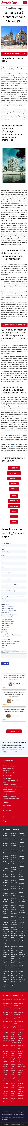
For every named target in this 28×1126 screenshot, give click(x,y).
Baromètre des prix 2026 (9, 773)
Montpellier (3, 90)
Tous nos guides (5, 1119)
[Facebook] (3, 821)
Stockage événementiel (9, 791)
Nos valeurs (6, 770)
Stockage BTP (21, 1112)
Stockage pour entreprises (9, 784)
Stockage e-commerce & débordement (12, 787)
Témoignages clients (6, 1117)
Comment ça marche (8, 775)
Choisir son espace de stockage (9, 1112)
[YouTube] (5, 821)
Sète (16, 752)
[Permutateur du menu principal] (25, 2)
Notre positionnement (8, 768)
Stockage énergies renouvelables (11, 798)
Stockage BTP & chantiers (9, 789)
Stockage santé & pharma (9, 796)
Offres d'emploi (7, 810)
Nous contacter (7, 805)
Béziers (5, 752)
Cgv (4, 808)
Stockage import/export (9, 794)
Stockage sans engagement (10, 766)
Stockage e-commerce (19, 1114)
